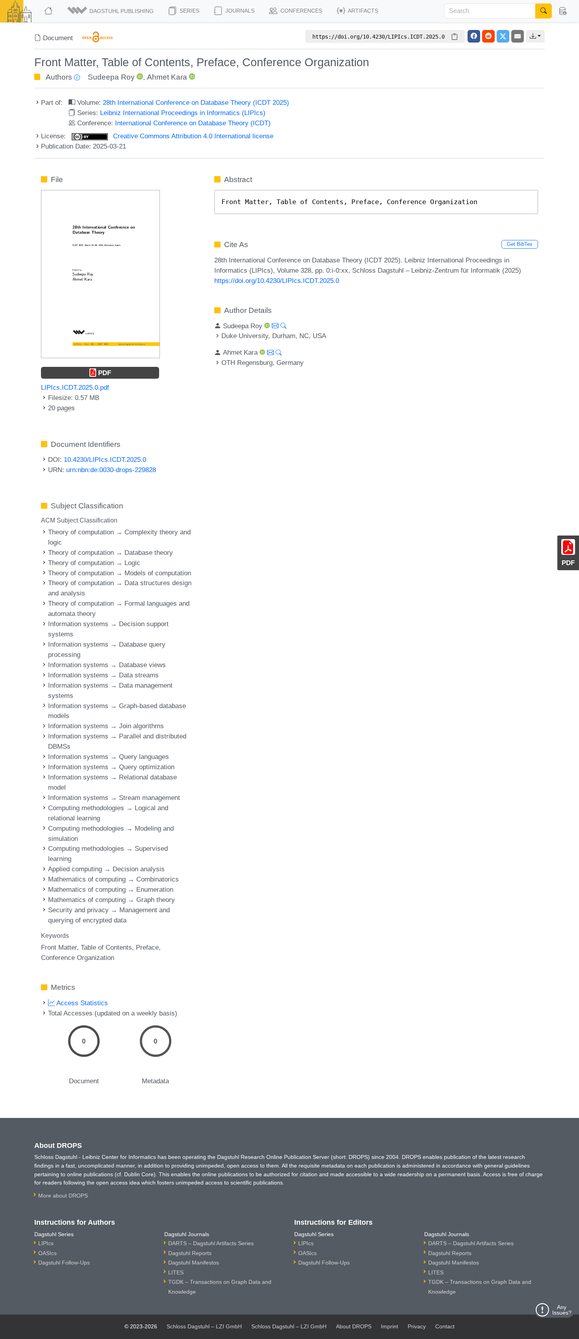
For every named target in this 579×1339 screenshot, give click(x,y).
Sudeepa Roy (111, 77)
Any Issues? (562, 1310)
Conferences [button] (300, 10)
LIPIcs (46, 1243)
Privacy (417, 1326)
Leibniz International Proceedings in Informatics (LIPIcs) (182, 113)
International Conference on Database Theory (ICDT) (193, 123)
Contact (445, 1326)
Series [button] (188, 10)
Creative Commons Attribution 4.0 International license (192, 136)
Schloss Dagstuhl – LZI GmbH (204, 1326)
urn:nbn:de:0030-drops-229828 (111, 470)
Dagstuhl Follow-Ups (64, 1262)
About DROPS (353, 1326)
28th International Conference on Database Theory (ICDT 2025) (196, 102)
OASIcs (47, 1253)
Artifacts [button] (362, 10)
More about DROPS (63, 1195)
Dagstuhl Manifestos (193, 1262)
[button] (111, 11)
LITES (176, 1272)
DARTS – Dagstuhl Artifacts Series (211, 1243)
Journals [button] (239, 10)
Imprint (389, 1326)
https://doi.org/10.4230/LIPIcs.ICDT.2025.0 (276, 281)
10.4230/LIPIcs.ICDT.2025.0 (105, 459)
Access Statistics (81, 1003)
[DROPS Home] (49, 11)
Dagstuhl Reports (190, 1253)
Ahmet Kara (167, 77)
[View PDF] (100, 273)
